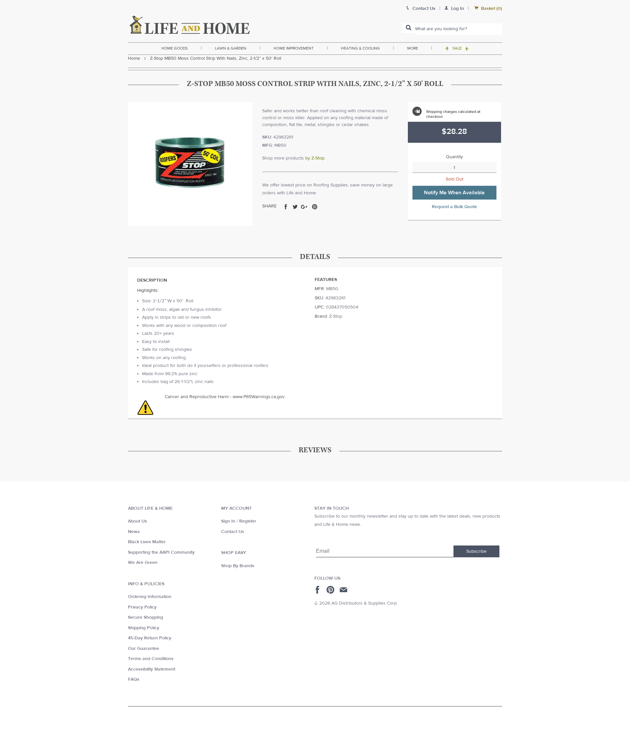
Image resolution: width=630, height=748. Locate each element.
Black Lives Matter (147, 542)
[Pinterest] (331, 589)
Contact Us (232, 532)
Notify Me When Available (454, 192)
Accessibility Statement (151, 669)
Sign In (228, 521)
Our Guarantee (143, 649)
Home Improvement (294, 48)
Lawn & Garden (230, 48)
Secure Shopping (145, 617)
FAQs (133, 679)
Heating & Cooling (360, 48)
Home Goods (174, 48)
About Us (137, 521)
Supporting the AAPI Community (161, 552)
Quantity (454, 157)
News (134, 532)
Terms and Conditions (151, 659)
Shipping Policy (143, 628)
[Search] (408, 28)
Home (134, 58)
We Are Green (143, 563)
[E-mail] (344, 589)
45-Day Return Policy (149, 638)
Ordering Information (149, 597)
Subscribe (476, 551)
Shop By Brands (237, 566)
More (412, 48)
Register (247, 521)
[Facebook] (318, 589)
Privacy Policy (142, 607)
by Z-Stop (315, 158)
